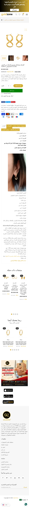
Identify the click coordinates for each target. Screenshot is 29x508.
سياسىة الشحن (4, 462)
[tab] (9, 127)
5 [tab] (18, 349)
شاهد (18, 260)
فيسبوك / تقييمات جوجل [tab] (19, 125)
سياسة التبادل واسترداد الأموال (12, 256)
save (14, 102)
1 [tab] (11, 314)
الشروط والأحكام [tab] (15, 129)
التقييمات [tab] (9, 125)
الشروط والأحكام (5, 452)
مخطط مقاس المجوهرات (7, 442)
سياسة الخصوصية (5, 467)
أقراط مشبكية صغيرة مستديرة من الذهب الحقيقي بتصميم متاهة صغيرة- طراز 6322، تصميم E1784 (23, 289)
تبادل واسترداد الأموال (6, 464)
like (4, 102)
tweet (8, 102)
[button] (4, 69)
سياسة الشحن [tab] (5, 129)
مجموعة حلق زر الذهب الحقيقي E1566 (6, 287)
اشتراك (25, 487)
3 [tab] (15, 314)
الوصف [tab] (3, 125)
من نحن (3, 449)
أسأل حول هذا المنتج (8, 96)
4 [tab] (17, 314)
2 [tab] (13, 314)
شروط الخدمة (4, 454)
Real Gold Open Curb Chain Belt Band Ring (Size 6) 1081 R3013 (21, 343)
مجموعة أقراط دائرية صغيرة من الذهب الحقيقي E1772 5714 (14, 287)
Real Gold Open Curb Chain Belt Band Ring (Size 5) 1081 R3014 (8, 343)
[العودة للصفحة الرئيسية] (1, 19)
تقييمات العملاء (4, 444)
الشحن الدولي (4, 469)
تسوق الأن (14, 10)
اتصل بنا (3, 447)
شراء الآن (12, 90)
